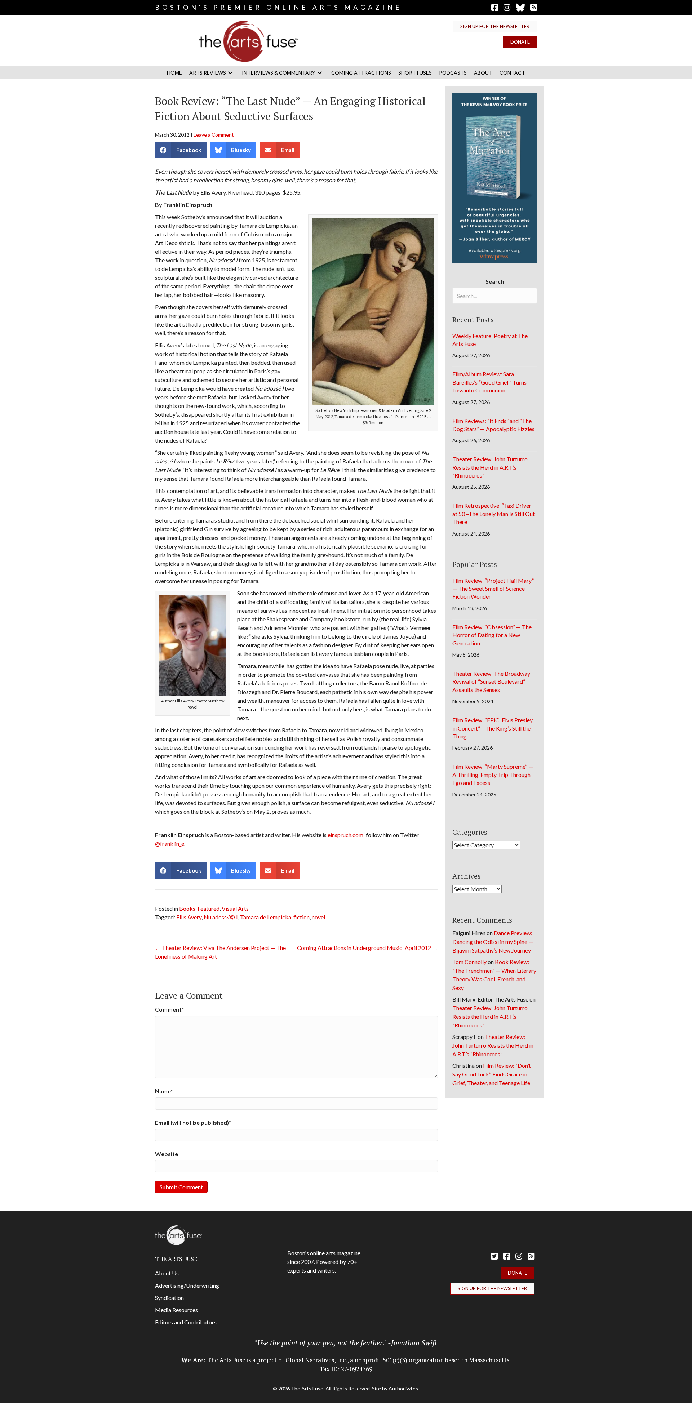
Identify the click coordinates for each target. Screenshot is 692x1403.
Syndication (169, 1297)
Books (187, 908)
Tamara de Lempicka (265, 917)
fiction (301, 917)
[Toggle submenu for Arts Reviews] (230, 72)
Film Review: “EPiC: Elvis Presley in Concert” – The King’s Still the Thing (492, 728)
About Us (167, 1273)
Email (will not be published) (193, 1122)
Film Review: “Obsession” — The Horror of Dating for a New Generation (492, 635)
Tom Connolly (469, 961)
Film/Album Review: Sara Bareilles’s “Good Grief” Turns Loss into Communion (489, 382)
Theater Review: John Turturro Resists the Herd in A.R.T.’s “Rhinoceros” (490, 467)
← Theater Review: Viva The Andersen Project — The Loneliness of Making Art (220, 952)
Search (494, 281)
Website (166, 1153)
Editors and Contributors (186, 1322)
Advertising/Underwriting (187, 1285)
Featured (208, 908)
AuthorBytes (403, 1388)
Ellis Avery (188, 917)
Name (164, 1091)
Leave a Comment (214, 135)
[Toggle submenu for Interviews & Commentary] (319, 72)
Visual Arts (235, 908)
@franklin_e (169, 843)
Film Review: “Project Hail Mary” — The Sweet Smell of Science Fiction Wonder (493, 588)
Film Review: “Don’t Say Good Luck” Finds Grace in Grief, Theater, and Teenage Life (491, 1074)
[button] (495, 26)
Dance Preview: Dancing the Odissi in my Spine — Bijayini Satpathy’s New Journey (492, 941)
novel (318, 917)
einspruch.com (345, 834)
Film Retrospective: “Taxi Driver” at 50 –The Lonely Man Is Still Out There (493, 513)
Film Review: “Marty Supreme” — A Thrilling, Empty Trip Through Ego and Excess (492, 774)
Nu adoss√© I (221, 917)
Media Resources (176, 1309)
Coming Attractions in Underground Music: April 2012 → (367, 947)
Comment (169, 1009)
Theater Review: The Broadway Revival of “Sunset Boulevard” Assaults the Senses (491, 681)
